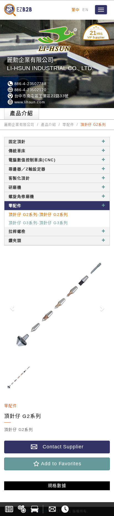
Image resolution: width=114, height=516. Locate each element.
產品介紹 (48, 125)
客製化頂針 (19, 178)
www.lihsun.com (29, 102)
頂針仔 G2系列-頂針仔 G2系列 (38, 214)
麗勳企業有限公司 (19, 125)
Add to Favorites (60, 463)
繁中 (76, 10)
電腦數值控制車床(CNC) (32, 160)
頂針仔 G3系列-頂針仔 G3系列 (38, 223)
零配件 (68, 125)
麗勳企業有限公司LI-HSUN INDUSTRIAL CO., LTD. (50, 64)
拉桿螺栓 (17, 231)
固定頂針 (17, 141)
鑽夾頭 (15, 240)
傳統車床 (17, 151)
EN (85, 10)
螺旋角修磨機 (21, 196)
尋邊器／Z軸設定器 (27, 169)
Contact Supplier (60, 446)
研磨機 (15, 187)
